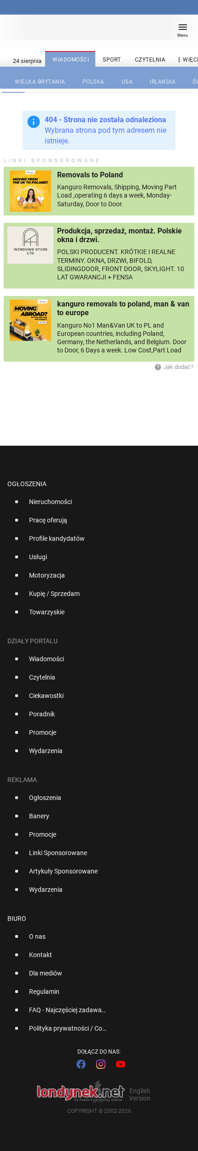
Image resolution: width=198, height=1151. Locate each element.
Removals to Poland (90, 174)
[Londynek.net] (94, 31)
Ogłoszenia (27, 484)
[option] (95, 505)
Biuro (16, 918)
